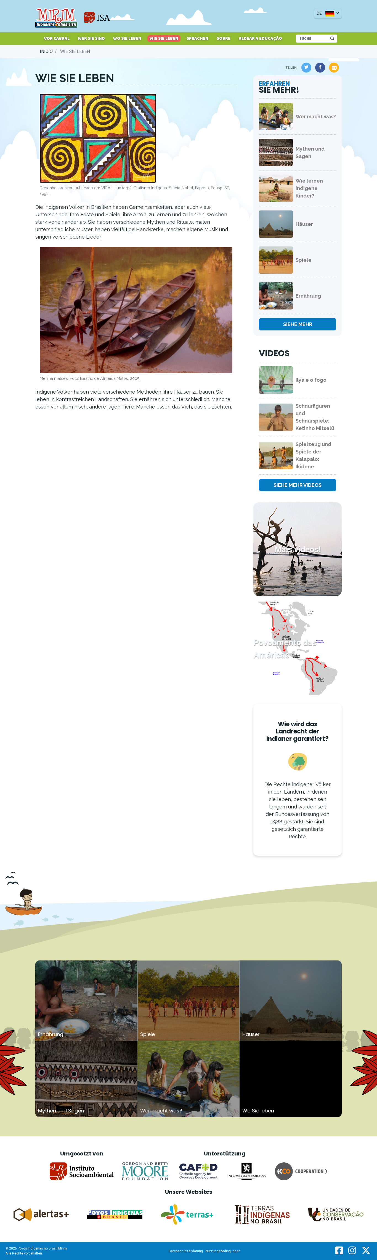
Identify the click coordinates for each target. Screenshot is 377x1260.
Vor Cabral (57, 38)
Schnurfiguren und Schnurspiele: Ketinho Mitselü (315, 417)
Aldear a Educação (260, 38)
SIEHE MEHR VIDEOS (298, 485)
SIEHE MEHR (297, 324)
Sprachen (197, 38)
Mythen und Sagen (310, 152)
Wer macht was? (316, 116)
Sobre (223, 38)
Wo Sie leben (127, 38)
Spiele (304, 260)
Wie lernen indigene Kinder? (309, 188)
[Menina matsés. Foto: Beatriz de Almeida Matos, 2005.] (136, 311)
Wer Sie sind (91, 38)
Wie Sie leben (164, 38)
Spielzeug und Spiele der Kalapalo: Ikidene (313, 455)
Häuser (304, 224)
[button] (328, 13)
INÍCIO (46, 51)
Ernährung (308, 296)
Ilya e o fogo (311, 380)
